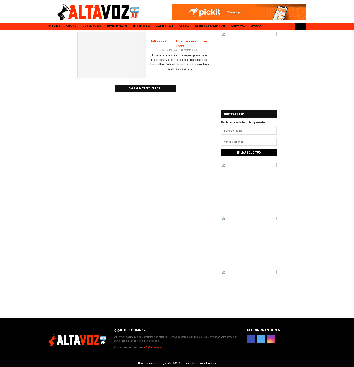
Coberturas (164, 26)
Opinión (184, 26)
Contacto (237, 26)
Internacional (117, 26)
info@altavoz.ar (153, 347)
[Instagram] (290, 26)
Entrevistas (142, 26)
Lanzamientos (91, 26)
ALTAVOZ (256, 26)
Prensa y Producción (210, 26)
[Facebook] (281, 26)
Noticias (54, 26)
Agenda (71, 26)
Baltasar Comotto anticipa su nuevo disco (180, 43)
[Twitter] (286, 26)
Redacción (171, 50)
